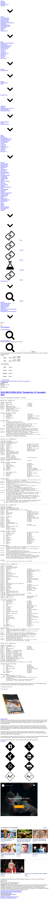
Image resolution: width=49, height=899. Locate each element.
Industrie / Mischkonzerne (6, 187)
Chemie (2, 168)
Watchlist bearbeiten (5, 306)
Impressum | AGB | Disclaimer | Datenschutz (10, 896)
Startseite (2, 1)
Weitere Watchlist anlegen (6, 303)
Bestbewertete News (5, 20)
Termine (2, 29)
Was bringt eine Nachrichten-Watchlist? (8, 309)
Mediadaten (13, 894)
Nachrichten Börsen (5, 891)
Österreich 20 (3, 55)
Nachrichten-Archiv (8, 893)
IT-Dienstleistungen (4, 189)
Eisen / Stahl (3, 170)
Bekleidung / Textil (4, 166)
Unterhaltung (3, 209)
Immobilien (3, 185)
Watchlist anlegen (4, 310)
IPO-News (3, 28)
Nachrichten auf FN (5, 4)
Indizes (2, 41)
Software (2, 205)
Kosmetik (2, 191)
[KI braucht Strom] (13, 717)
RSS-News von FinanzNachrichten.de (8, 897)
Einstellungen (3, 307)
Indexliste (2, 136)
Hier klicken (3, 741)
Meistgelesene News (5, 21)
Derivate (21, 260)
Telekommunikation (5, 207)
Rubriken (2, 16)
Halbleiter (2, 180)
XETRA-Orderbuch (5, 121)
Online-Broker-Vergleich (6, 110)
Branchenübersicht (4, 70)
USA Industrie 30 (4, 48)
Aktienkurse (3, 106)
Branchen (2, 69)
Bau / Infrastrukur (4, 164)
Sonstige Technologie (5, 206)
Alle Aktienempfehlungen (6, 26)
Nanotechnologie (4, 198)
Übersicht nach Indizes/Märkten (7, 43)
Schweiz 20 (3, 54)
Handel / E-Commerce (5, 181)
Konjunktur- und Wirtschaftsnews (7, 22)
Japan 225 (3, 57)
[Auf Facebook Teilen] (10, 750)
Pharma (2, 203)
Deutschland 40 (4, 44)
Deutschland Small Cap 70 (6, 45)
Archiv (2, 83)
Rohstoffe (2, 204)
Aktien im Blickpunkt (5, 18)
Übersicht (2, 123)
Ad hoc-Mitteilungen (5, 19)
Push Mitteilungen (4, 382)
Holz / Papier (3, 183)
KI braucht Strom (4, 718)
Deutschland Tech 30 (5, 47)
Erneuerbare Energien (5, 173)
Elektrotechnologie (4, 171)
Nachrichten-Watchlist (5, 304)
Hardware (3, 182)
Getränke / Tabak (4, 178)
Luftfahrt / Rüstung (4, 195)
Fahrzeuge (3, 174)
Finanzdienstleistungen (5, 175)
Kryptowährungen (4, 281)
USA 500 (2, 50)
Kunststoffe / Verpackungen (6, 192)
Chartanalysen (3, 27)
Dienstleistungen (4, 169)
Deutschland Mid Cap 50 (6, 46)
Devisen (21, 279)
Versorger (2, 210)
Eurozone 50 (3, 52)
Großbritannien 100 (4, 53)
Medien (2, 81)
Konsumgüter (3, 190)
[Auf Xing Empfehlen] (10, 760)
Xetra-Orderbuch (10, 890)
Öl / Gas (2, 202)
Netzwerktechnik (4, 200)
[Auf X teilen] (29, 750)
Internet (2, 188)
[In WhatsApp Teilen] (10, 770)
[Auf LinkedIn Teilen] (29, 760)
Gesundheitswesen (4, 177)
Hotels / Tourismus (4, 184)
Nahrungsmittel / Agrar (5, 199)
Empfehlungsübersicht (5, 25)
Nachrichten (3, 2)
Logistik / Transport (4, 194)
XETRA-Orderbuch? (5, 124)
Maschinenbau (3, 196)
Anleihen (21, 250)
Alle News (3, 5)
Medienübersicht (4, 82)
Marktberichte (3, 23)
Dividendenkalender (5, 109)
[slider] (2, 388)
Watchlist (21, 300)
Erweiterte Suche (4, 94)
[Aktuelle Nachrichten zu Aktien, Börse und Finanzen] (5, 329)
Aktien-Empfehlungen (13, 891)
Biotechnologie (4, 167)
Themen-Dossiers (4, 30)
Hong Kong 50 (4, 58)
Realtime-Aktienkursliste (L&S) (7, 108)
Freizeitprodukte (4, 176)
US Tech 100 (3, 51)
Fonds (21, 240)
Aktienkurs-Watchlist (5, 305)
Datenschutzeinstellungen (6, 894)
